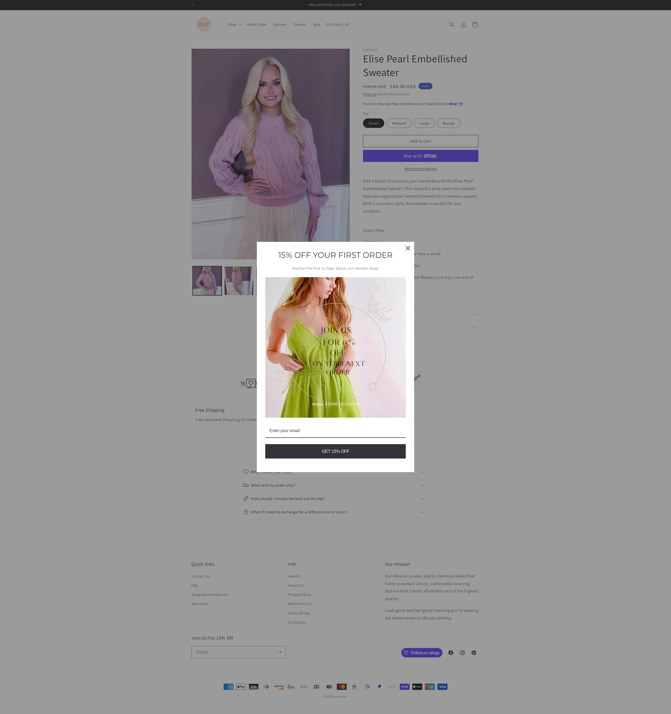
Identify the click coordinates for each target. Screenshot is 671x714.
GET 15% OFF (335, 451)
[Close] (408, 248)
